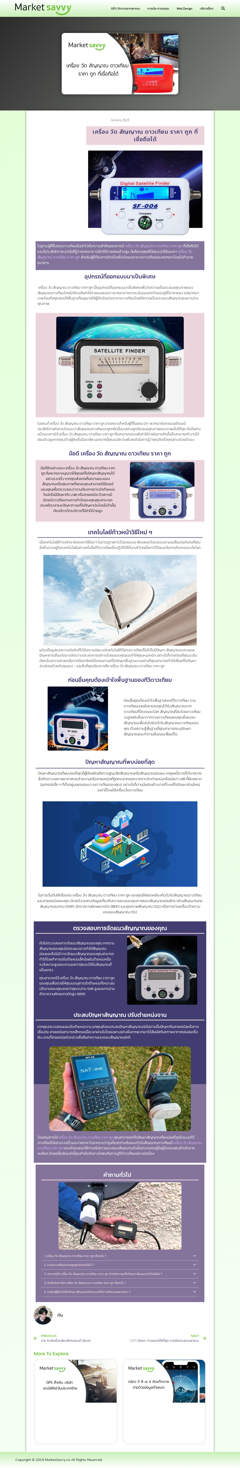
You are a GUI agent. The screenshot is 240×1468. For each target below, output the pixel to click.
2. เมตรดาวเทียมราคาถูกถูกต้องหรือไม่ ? (69, 1265)
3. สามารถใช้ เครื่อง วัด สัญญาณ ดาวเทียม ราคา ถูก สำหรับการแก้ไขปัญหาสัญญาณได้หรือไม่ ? (103, 1274)
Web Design (184, 8)
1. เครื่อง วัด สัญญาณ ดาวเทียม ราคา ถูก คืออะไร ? (75, 1256)
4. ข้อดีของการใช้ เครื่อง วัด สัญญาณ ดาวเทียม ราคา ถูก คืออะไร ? (85, 1283)
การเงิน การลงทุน (158, 8)
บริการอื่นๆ (206, 8)
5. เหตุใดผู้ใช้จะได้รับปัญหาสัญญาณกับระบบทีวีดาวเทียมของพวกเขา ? (87, 1292)
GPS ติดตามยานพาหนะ (125, 8)
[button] (223, 8)
